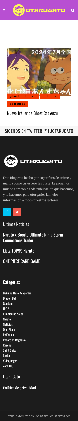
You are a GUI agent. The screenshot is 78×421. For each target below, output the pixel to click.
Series (6, 355)
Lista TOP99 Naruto (18, 250)
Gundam (8, 303)
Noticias (8, 324)
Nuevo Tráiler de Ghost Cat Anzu (32, 113)
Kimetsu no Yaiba (13, 313)
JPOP (6, 308)
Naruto (7, 319)
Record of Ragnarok (14, 339)
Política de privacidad (19, 388)
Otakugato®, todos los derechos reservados (39, 416)
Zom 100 (8, 366)
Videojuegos (10, 360)
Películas (8, 334)
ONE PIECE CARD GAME (21, 261)
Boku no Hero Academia (17, 293)
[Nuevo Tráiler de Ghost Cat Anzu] (39, 71)
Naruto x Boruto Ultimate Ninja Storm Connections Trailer (33, 237)
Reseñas (8, 345)
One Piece (9, 329)
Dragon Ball (10, 298)
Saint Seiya (9, 350)
